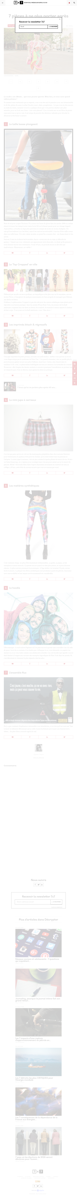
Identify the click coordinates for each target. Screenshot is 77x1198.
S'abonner (53, 26)
